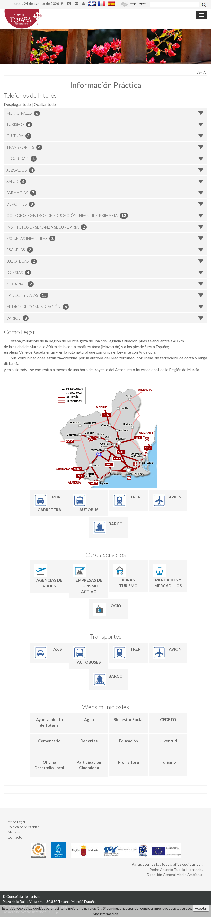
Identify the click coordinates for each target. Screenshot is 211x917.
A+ (200, 72)
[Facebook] (63, 3)
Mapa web (15, 832)
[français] (102, 3)
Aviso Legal (16, 822)
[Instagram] (70, 3)
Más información (105, 914)
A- (205, 72)
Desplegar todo (17, 104)
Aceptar (201, 908)
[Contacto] (77, 3)
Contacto (15, 837)
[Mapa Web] (84, 3)
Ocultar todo (45, 104)
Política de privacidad (23, 827)
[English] (92, 3)
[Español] (112, 3)
